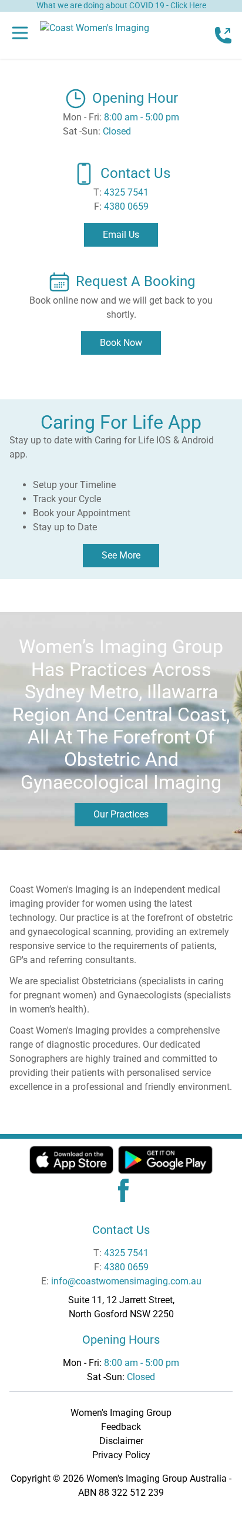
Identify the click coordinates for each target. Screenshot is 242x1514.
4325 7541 (121, 192)
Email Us (121, 234)
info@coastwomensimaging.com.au (121, 1281)
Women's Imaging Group (121, 1412)
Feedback (121, 1426)
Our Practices (121, 814)
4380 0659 (121, 206)
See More (121, 555)
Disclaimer (121, 1440)
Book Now (121, 342)
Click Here (188, 5)
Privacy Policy (121, 1455)
